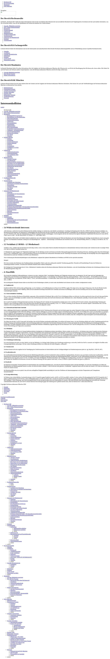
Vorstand (12, 605)
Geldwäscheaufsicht (12, 153)
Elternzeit (9, 211)
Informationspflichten (12, 118)
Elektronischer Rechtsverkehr (14, 166)
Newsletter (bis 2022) (15, 644)
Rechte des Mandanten (16, 594)
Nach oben (3, 401)
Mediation (12, 590)
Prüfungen (13, 554)
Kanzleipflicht (10, 124)
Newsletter (6, 391)
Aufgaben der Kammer (10, 90)
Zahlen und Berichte (15, 610)
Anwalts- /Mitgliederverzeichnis (12, 26)
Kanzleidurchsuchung (12, 169)
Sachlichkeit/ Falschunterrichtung (15, 128)
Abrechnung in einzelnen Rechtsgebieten (17, 183)
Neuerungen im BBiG (9, 60)
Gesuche (16, 537)
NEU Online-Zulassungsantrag (12, 27)
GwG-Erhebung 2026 (12, 154)
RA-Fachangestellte (9, 3)
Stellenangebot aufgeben (20, 528)
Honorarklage (10, 185)
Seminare (6, 39)
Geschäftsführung (14, 607)
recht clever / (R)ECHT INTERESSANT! (21, 557)
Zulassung (9, 192)
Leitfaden (16, 475)
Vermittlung (10, 172)
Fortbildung (13, 564)
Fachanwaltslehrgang (12, 141)
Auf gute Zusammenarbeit (17, 589)
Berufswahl (13, 550)
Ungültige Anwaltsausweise (17, 642)
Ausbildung (7, 53)
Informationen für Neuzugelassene (16, 193)
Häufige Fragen (18, 476)
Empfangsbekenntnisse (13, 120)
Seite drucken (4, 400)
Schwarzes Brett (11, 221)
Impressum (6, 388)
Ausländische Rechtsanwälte (14, 205)
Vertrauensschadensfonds (13, 173)
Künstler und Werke (19, 628)
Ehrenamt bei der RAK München (18, 651)
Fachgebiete (10, 140)
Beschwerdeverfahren (12, 133)
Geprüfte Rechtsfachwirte (10, 54)
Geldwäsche (7, 31)
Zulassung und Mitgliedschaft (11, 37)
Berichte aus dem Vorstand (17, 639)
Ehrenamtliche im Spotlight (17, 654)
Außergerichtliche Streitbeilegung (15, 162)
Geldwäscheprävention (13, 152)
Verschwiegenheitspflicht (13, 131)
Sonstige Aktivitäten (9, 92)
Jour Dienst (10, 134)
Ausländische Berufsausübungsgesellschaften (18, 208)
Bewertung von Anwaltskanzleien (15, 163)
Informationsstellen (15, 592)
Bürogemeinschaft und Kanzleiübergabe (17, 219)
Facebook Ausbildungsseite (8, 397)
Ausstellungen (17, 625)
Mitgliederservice (8, 33)
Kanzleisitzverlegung (12, 199)
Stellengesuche (14, 532)
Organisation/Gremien (9, 89)
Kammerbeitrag (11, 198)
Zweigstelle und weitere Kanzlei (15, 201)
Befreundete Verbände (9, 95)
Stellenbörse (7, 55)
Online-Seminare (11, 170)
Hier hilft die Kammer (9, 74)
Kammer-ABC (7, 93)
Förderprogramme (14, 555)
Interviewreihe (14, 652)
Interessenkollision (12, 123)
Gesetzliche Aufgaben (16, 615)
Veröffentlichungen (9, 96)
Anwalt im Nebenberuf (13, 202)
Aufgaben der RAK (12, 186)
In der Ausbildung (14, 553)
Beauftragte (13, 609)
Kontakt (6, 387)
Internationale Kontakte (16, 622)
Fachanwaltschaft (8, 30)
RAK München (8, 6)
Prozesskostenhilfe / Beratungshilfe (19, 593)
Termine (12, 566)
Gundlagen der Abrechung (14, 182)
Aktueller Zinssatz (11, 159)
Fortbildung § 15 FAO (13, 147)
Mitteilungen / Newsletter (16, 636)
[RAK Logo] (8, 15)
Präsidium (12, 603)
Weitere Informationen (9, 75)
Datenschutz (7, 390)
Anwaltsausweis (11, 160)
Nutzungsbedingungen (13, 222)
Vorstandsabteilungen (15, 606)
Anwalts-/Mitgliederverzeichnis (12, 72)
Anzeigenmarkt (8, 40)
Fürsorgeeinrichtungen (13, 212)
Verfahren (9, 144)
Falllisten (9, 139)
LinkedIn (3, 398)
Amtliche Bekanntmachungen (17, 638)
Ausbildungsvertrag (15, 551)
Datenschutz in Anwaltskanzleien (15, 165)
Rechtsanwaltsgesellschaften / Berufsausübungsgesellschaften (22, 206)
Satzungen (13, 618)
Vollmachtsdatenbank (12, 175)
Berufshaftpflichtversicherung (14, 115)
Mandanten (7, 5)
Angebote (16, 535)
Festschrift (13, 647)
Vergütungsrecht (8, 36)
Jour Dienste (10, 167)
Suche (5, 392)
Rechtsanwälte (7, 2)
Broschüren (13, 645)
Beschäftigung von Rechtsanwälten (16, 117)
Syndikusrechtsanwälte (10, 34)
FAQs (8, 179)
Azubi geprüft (7, 58)
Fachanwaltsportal (11, 143)
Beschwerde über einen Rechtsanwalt (19, 580)
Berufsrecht (7, 29)
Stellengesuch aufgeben (20, 529)
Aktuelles (6, 51)
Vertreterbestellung (12, 204)
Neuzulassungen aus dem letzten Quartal (20, 641)
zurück (2, 107)
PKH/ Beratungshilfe (12, 127)
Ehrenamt (6, 98)
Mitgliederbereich (8, 87)
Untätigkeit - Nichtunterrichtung (15, 130)
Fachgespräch (10, 146)
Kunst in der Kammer (15, 623)
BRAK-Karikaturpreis (19, 626)
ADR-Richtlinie (11, 126)
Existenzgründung (11, 209)
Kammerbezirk (14, 616)
